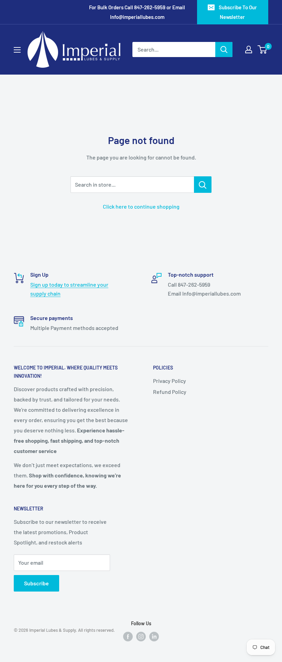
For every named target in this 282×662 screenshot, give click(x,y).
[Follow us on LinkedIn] (154, 636)
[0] (262, 49)
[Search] (223, 49)
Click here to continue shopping (141, 206)
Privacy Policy (169, 380)
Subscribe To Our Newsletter (238, 12)
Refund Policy (169, 391)
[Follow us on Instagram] (141, 636)
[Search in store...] (202, 184)
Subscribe (36, 583)
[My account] (248, 49)
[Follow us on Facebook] (128, 636)
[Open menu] (17, 50)
